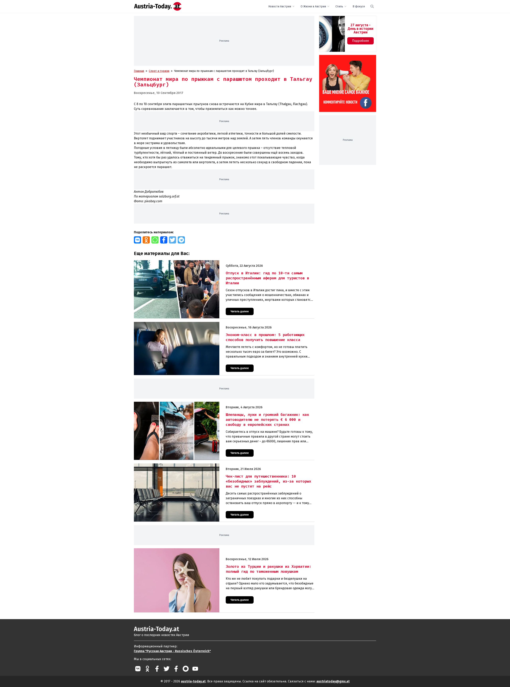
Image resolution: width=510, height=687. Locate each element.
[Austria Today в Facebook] (157, 669)
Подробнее (360, 41)
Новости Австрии (279, 6)
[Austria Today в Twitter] (167, 669)
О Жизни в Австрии (313, 6)
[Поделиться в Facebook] (163, 239)
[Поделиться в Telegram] (181, 239)
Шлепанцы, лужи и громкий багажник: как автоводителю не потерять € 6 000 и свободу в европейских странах (208, 404)
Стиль (339, 6)
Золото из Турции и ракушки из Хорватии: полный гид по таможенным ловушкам (187, 550)
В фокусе (359, 6)
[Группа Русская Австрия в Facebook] (176, 669)
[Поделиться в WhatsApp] (155, 239)
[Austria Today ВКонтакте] (138, 669)
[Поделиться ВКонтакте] (137, 239)
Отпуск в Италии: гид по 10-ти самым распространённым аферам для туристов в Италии (192, 262)
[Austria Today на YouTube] (195, 669)
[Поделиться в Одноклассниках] (146, 239)
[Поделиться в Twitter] (172, 239)
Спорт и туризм (159, 71)
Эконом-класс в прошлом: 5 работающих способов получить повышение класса (187, 324)
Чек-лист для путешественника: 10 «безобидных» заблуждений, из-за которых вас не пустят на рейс (201, 465)
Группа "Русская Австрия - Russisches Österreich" (172, 651)
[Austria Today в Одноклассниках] (147, 669)
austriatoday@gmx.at (333, 681)
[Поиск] (372, 6)
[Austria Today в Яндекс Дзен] (186, 669)
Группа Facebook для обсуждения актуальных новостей (345, 59)
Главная (139, 71)
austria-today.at (193, 681)
